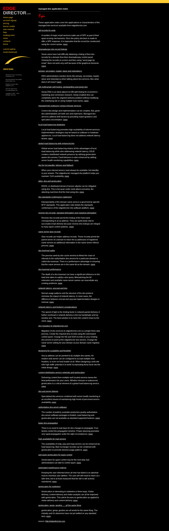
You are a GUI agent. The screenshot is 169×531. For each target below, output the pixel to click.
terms (5, 44)
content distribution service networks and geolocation (61, 372)
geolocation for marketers (49, 487)
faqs (5, 32)
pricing (6, 23)
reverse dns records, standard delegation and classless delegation (67, 213)
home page (8, 17)
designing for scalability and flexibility (54, 351)
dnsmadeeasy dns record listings (52, 49)
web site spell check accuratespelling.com (12, 89)
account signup (9, 20)
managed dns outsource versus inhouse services (59, 106)
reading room (9, 35)
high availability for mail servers (52, 439)
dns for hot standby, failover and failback (55, 165)
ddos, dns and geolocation (49, 181)
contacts (6, 41)
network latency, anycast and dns (52, 288)
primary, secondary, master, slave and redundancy (60, 71)
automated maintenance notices (52, 468)
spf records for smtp (46, 30)
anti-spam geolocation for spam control (55, 455)
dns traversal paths (46, 251)
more (65, 44)
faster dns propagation (48, 423)
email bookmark (10, 52)
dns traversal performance (49, 269)
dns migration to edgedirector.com (53, 326)
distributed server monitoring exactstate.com (14, 75)
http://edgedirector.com (55, 521)
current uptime (9, 49)
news (5, 38)
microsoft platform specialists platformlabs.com (14, 80)
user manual (8, 29)
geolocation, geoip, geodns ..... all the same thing (59, 505)
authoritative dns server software (52, 407)
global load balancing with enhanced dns (56, 143)
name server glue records (49, 232)
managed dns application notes (53, 9)
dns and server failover (48, 391)
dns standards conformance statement (55, 197)
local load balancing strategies (51, 125)
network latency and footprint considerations (57, 307)
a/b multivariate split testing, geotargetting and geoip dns (63, 87)
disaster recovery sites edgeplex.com (12, 84)
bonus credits (9, 26)
